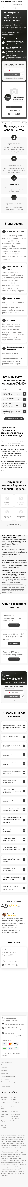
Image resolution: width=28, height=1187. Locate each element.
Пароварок (14, 1111)
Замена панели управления (13, 590)
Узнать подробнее (14, 625)
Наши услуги (5, 1079)
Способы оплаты (6, 1086)
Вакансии (4, 1070)
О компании (4, 1073)
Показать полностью (7, 470)
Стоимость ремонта (7, 1062)
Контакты (4, 1067)
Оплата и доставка (6, 1065)
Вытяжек (15, 1121)
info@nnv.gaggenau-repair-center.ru (12, 961)
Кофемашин (4, 1111)
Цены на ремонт (14, 107)
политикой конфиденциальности (17, 78)
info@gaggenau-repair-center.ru (14, 1024)
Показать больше (14, 524)
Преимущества (5, 123)
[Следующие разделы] (27, 123)
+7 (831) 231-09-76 (17, 1)
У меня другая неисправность (14, 418)
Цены (23, 123)
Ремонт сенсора (16, 587)
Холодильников (15, 1106)
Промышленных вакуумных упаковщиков (16, 1116)
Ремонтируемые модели (8, 1076)
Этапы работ (16, 123)
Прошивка (8, 580)
